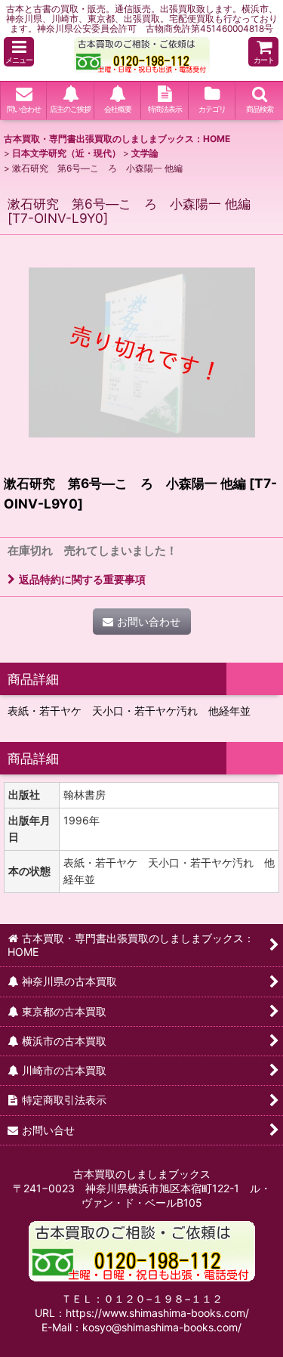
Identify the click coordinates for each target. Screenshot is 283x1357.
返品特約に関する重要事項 (82, 579)
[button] (19, 51)
